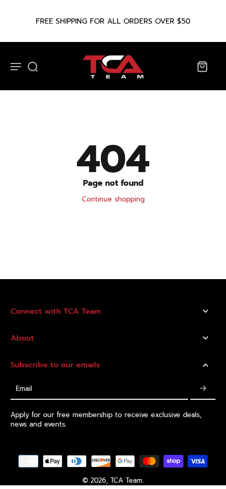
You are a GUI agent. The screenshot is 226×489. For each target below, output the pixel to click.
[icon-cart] (201, 66)
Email (24, 388)
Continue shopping (113, 199)
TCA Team (126, 480)
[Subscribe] (202, 389)
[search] (32, 66)
